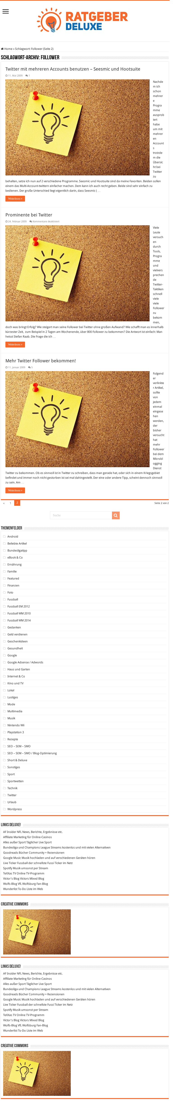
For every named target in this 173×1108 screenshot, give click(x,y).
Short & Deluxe (17, 760)
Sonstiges (13, 767)
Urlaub (11, 802)
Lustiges (12, 697)
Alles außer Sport (14, 842)
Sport (11, 774)
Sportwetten (15, 781)
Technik (12, 788)
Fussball (12, 599)
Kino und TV (15, 683)
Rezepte (12, 739)
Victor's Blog (11, 878)
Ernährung (14, 564)
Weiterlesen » (15, 198)
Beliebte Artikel (17, 543)
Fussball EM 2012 (18, 606)
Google (12, 655)
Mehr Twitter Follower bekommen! (40, 360)
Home (8, 49)
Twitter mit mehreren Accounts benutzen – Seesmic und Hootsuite (72, 69)
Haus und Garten (18, 669)
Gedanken (14, 627)
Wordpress (14, 809)
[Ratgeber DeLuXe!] (85, 20)
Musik (11, 718)
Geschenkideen (17, 641)
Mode (11, 704)
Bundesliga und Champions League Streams (32, 847)
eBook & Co (15, 557)
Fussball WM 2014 (19, 620)
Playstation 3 (15, 732)
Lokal (10, 690)
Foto (10, 592)
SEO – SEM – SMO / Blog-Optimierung (32, 753)
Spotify (7, 868)
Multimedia (14, 711)
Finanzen (13, 585)
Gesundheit (15, 648)
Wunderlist (10, 889)
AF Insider (9, 832)
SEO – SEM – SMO (19, 746)
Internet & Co (16, 676)
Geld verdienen (17, 634)
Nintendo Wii (15, 725)
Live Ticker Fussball (15, 863)
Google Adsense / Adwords (25, 662)
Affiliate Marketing (15, 837)
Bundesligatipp (17, 550)
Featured (13, 578)
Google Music (12, 858)
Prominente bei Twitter (28, 215)
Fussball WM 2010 (19, 613)
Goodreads (10, 852)
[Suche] (116, 515)
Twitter (11, 795)
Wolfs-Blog (10, 883)
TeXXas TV (9, 873)
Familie (12, 571)
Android (12, 536)
